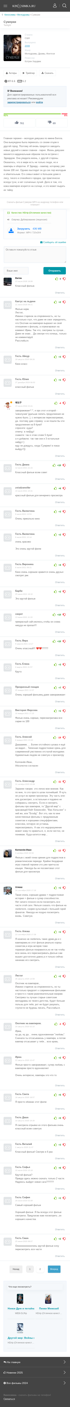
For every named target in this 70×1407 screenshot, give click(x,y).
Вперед (54, 1269)
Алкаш (18, 887)
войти (39, 102)
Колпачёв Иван (23, 850)
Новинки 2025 (14, 1372)
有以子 (18, 402)
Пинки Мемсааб (49, 1308)
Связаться (9, 1399)
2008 (27, 46)
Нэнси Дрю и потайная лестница (28, 1308)
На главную (13, 1362)
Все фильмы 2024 (17, 1383)
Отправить (54, 270)
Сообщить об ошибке (54, 242)
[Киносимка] (26, 6)
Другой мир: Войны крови (24, 1337)
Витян (18, 278)
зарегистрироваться (19, 102)
